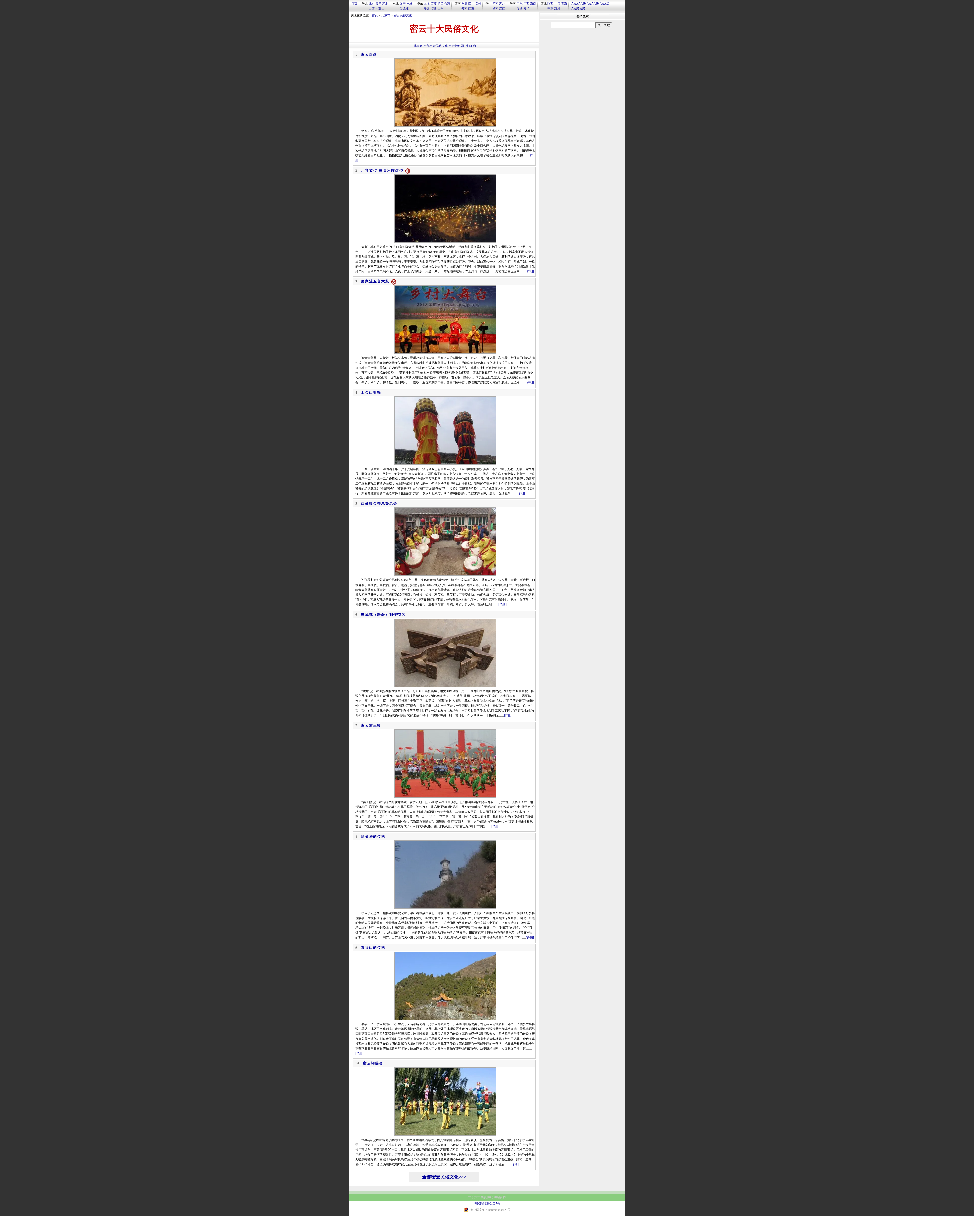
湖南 (495, 8)
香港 (519, 8)
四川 (471, 3)
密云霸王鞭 (371, 725)
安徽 (427, 8)
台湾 (447, 3)
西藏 (471, 8)
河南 (495, 3)
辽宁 (402, 3)
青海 (564, 3)
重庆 (464, 3)
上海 (427, 3)
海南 (533, 3)
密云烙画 (369, 54)
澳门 (526, 8)
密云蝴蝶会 (373, 1063)
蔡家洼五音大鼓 (375, 281)
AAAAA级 (578, 3)
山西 (372, 8)
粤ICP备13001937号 (487, 1203)
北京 (372, 3)
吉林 (409, 3)
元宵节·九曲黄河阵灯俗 (382, 170)
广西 (526, 3)
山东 (440, 8)
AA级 (575, 8)
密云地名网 (456, 46)
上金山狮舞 (371, 392)
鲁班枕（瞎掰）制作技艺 (383, 615)
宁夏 (550, 8)
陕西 (550, 3)
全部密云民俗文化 (436, 46)
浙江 (440, 3)
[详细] (530, 271)
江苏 (433, 3)
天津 (378, 3)
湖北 (502, 3)
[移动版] (470, 46)
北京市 (385, 15)
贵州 (478, 3)
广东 (519, 3)
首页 (354, 3)
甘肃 (557, 3)
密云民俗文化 (403, 15)
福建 (433, 8)
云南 (464, 8)
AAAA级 (593, 3)
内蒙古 (380, 8)
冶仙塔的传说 (373, 836)
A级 (582, 8)
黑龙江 (404, 8)
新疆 (557, 8)
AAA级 (605, 3)
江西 (502, 8)
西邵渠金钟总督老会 (379, 503)
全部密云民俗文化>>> (444, 1176)
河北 (385, 3)
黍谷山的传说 (373, 948)
